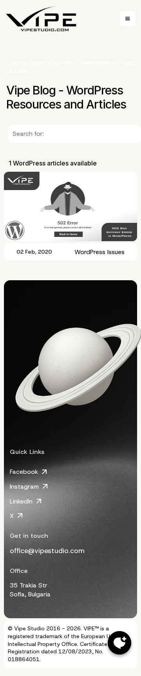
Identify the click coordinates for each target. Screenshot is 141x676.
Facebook (24, 472)
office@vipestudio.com (47, 550)
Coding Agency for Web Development (61, 63)
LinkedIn (21, 501)
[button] (127, 18)
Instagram (24, 486)
